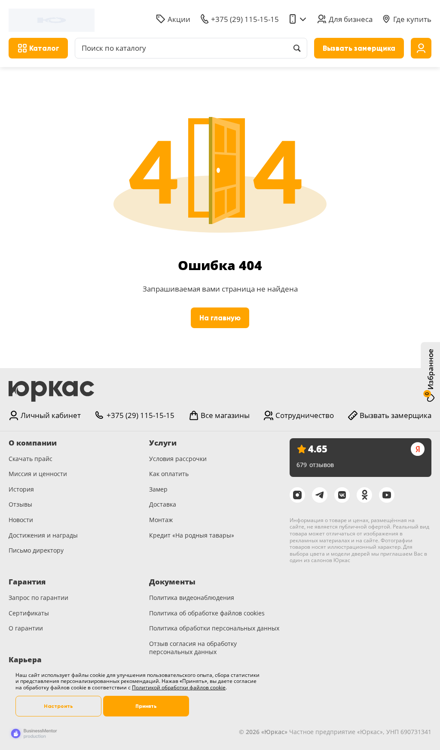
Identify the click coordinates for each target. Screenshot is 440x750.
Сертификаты (29, 613)
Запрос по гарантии (38, 597)
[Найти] (297, 48)
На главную (220, 318)
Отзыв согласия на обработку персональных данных (193, 647)
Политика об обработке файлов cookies (207, 613)
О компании (33, 443)
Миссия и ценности (38, 474)
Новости (21, 520)
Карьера (25, 659)
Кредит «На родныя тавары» (191, 535)
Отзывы (20, 504)
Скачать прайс (30, 459)
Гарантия (27, 582)
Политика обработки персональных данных (214, 628)
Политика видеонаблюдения (191, 597)
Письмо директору (36, 550)
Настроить (58, 706)
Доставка (162, 504)
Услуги (163, 443)
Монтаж (161, 520)
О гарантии (26, 628)
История (21, 489)
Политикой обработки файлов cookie (179, 687)
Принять (146, 706)
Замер (158, 489)
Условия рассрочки (178, 459)
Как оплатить (169, 474)
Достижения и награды (43, 535)
